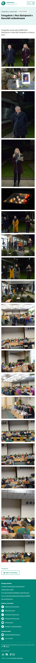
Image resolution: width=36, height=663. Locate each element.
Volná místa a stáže (7, 590)
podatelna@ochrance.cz (12, 635)
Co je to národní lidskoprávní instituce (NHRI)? (15, 596)
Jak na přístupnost (7, 599)
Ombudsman (9, 622)
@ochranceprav (10, 611)
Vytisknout (4, 568)
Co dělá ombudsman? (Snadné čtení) (12, 586)
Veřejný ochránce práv (12, 618)
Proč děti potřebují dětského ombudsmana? (15, 593)
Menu (30, 3)
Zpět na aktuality (11, 573)
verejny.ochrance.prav (12, 607)
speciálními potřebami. (16, 658)
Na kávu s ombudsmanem (13, 626)
